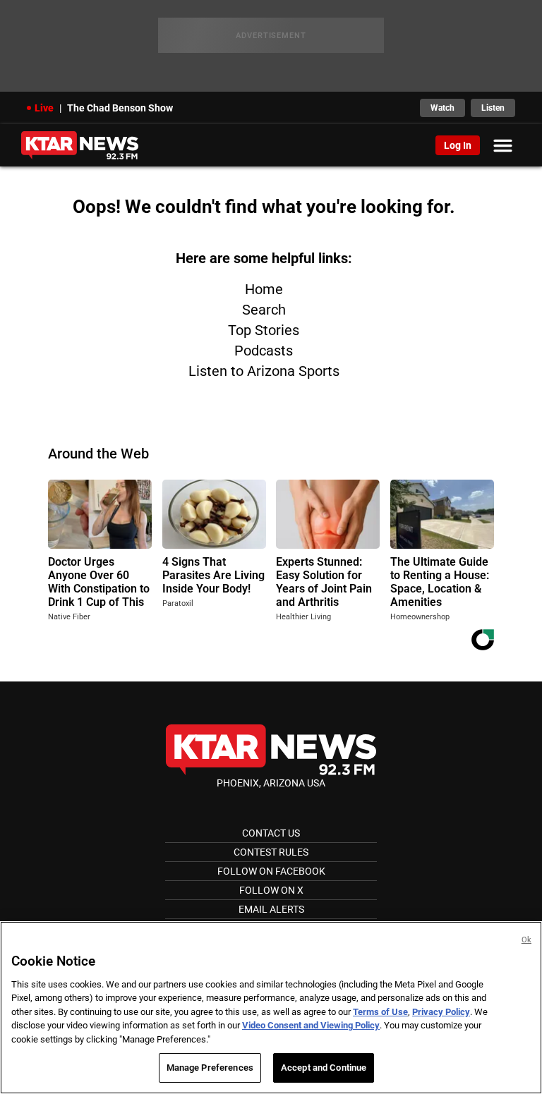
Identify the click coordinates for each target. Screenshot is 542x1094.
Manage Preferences (210, 1067)
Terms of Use (380, 1012)
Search (264, 309)
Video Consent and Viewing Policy (311, 1025)
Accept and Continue (323, 1067)
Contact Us (271, 833)
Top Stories (263, 330)
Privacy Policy (441, 1012)
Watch (442, 108)
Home (264, 289)
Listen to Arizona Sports (263, 371)
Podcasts (263, 350)
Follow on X (271, 890)
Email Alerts (271, 909)
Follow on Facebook (271, 871)
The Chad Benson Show (120, 108)
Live (44, 108)
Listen (493, 108)
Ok (526, 939)
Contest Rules (271, 852)
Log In (457, 145)
